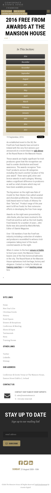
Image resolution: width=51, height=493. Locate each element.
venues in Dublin (37, 250)
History (6, 316)
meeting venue (35, 267)
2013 (25, 130)
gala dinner (38, 150)
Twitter (6, 354)
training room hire (14, 267)
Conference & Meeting (12, 326)
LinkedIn (6, 357)
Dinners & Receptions (12, 323)
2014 (25, 124)
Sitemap (6, 361)
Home (6, 38)
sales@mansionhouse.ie (26, 395)
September (25, 73)
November (25, 67)
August (25, 79)
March (25, 101)
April (25, 96)
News (5, 337)
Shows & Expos (9, 330)
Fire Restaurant (7, 11)
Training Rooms (9, 340)
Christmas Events (10, 312)
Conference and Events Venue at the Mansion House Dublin (12, 5)
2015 (25, 118)
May (25, 90)
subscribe (13, 443)
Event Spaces (8, 319)
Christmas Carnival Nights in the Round (14, 13)
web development (41, 484)
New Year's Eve (9, 308)
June (25, 84)
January (25, 113)
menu (48, 11)
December (25, 62)
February (25, 107)
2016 (25, 56)
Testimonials (8, 333)
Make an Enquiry (19, 11)
